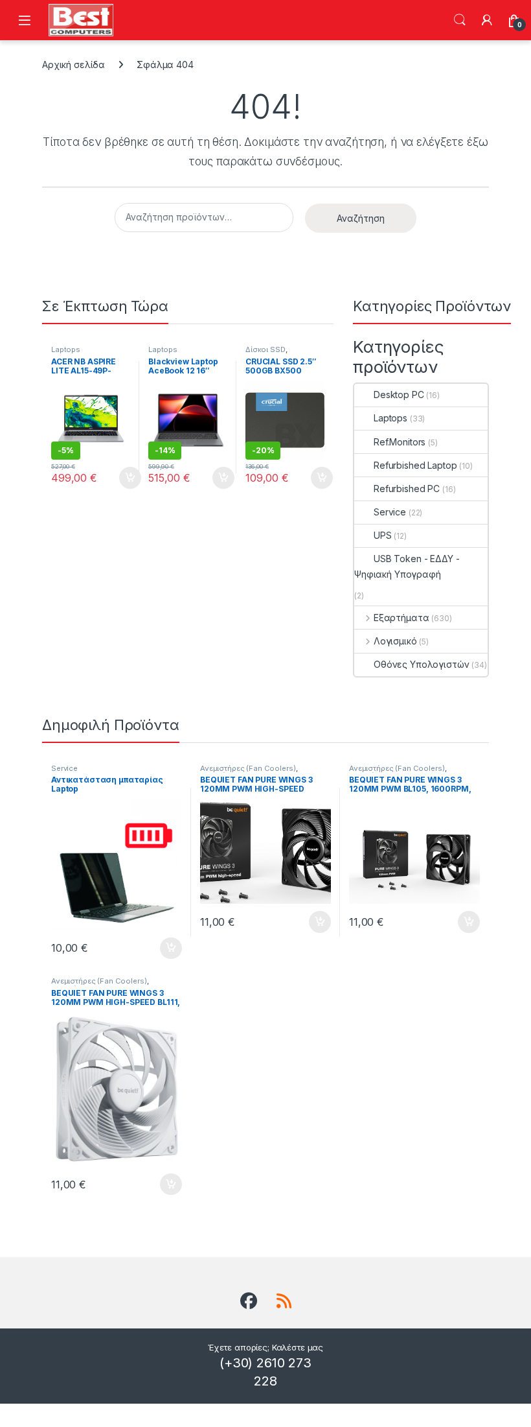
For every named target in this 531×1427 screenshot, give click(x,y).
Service (390, 511)
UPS (383, 535)
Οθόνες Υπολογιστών (421, 664)
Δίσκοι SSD (265, 349)
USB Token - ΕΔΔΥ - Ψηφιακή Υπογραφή (406, 566)
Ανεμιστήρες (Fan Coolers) (248, 768)
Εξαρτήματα (401, 617)
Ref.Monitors (399, 441)
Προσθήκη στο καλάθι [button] (119, 478)
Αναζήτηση (460, 20)
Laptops (65, 349)
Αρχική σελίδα (73, 64)
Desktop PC (399, 394)
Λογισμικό (395, 640)
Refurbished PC (407, 488)
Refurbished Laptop (415, 465)
